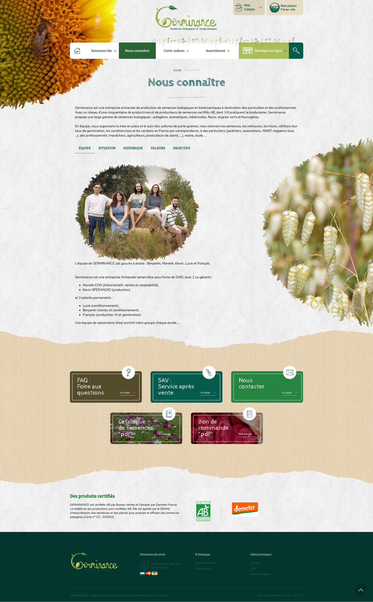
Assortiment (215, 50)
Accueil (177, 69)
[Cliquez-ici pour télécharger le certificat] (245, 509)
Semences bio (101, 50)
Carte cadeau (174, 50)
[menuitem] (285, 7)
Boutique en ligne (268, 50)
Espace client (203, 568)
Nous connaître (137, 50)
